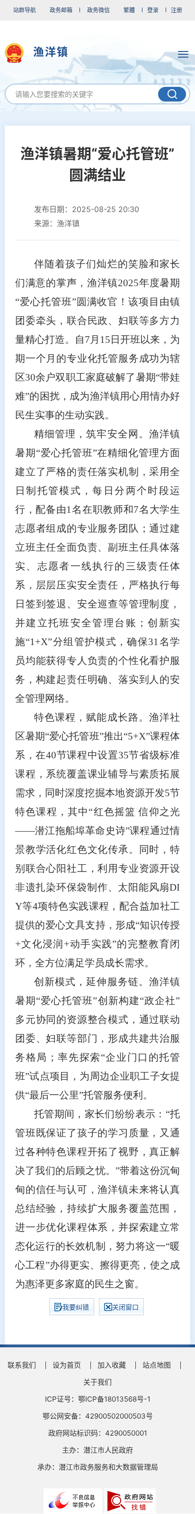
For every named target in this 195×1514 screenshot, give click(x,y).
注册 (176, 10)
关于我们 (97, 1382)
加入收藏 (112, 1365)
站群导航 (24, 10)
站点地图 (156, 1365)
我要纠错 (75, 1307)
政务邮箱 (61, 10)
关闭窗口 (125, 1307)
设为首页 (67, 1365)
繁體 (129, 10)
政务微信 (98, 10)
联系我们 (22, 1365)
